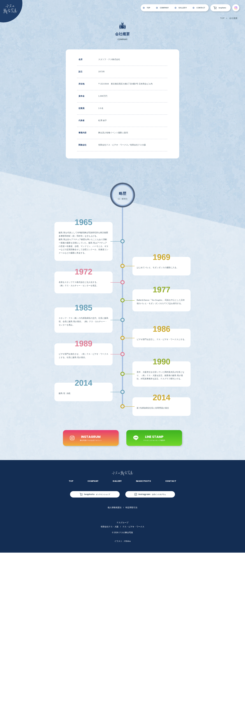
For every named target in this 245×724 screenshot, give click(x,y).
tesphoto (222, 8)
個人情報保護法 (115, 507)
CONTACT (201, 8)
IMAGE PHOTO (143, 481)
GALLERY (183, 8)
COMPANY (164, 8)
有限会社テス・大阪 (110, 526)
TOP (148, 8)
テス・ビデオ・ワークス (133, 526)
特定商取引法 (131, 507)
